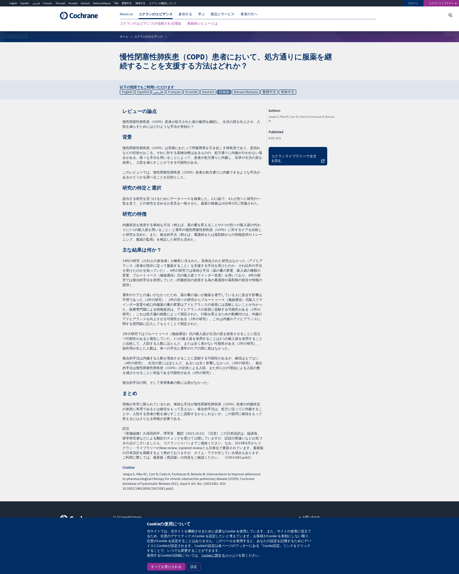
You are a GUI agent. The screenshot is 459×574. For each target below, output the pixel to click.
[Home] (84, 16)
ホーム (124, 36)
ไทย (116, 3)
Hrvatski (72, 3)
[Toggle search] (450, 15)
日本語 (224, 92)
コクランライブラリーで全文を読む (294, 158)
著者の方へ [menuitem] (248, 14)
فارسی (36, 3)
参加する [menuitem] (185, 14)
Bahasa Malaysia (102, 3)
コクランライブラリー (441, 3)
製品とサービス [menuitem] (223, 14)
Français (47, 3)
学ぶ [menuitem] (201, 14)
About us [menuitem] (126, 14)
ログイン (413, 3)
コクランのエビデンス (148, 36)
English (13, 3)
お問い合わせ (311, 517)
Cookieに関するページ (218, 555)
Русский (60, 3)
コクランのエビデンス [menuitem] (156, 14)
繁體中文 (127, 3)
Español (24, 3)
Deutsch (85, 3)
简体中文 (140, 3)
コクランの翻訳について (162, 3)
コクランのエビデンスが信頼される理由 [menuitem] (150, 23)
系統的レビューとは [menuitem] (202, 23)
